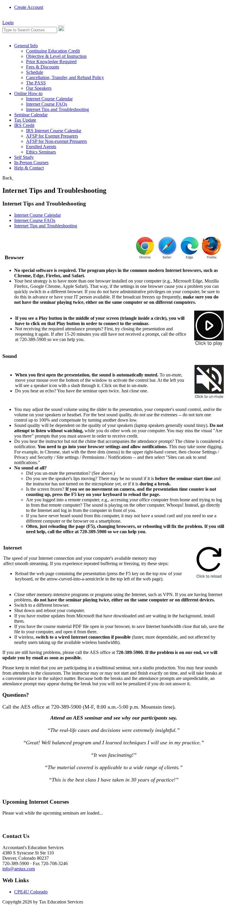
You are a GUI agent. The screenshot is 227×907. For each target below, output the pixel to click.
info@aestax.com (18, 868)
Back (7, 177)
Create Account (28, 7)
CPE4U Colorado (31, 891)
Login (8, 22)
